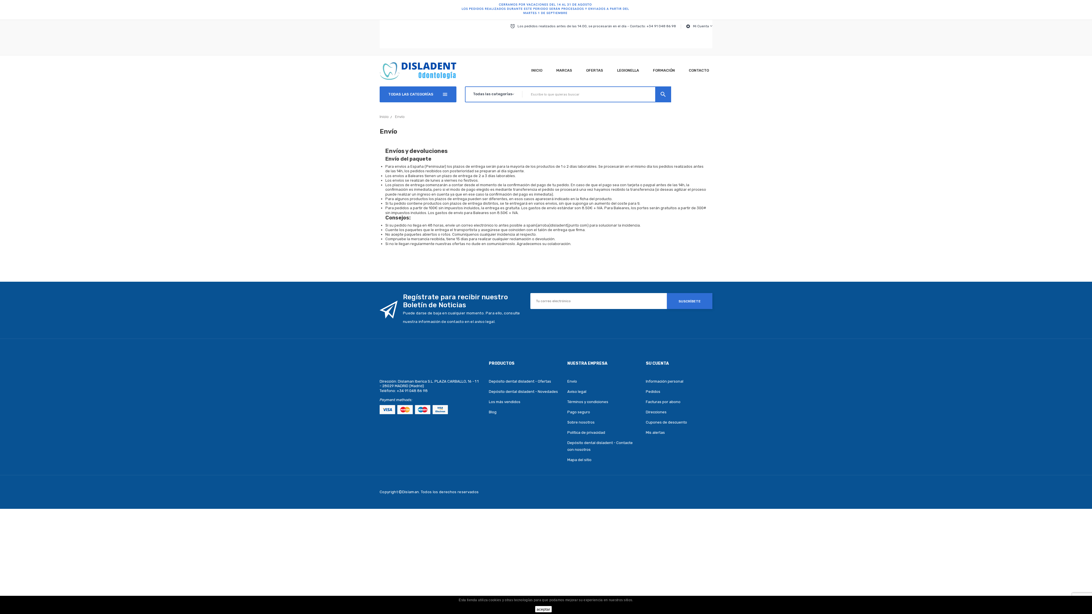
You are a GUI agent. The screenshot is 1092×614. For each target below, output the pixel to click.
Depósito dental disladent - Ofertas (520, 381)
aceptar (543, 609)
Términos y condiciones (587, 402)
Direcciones (656, 412)
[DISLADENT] (546, 10)
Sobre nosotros (581, 422)
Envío (572, 381)
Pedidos (653, 391)
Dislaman (410, 492)
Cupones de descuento (666, 422)
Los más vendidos (504, 402)
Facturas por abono (663, 402)
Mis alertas (655, 432)
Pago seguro (578, 412)
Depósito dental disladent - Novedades (523, 391)
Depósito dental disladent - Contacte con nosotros (600, 446)
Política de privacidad (586, 432)
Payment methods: (396, 400)
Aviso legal (576, 391)
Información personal (664, 381)
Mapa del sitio (579, 460)
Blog (493, 412)
